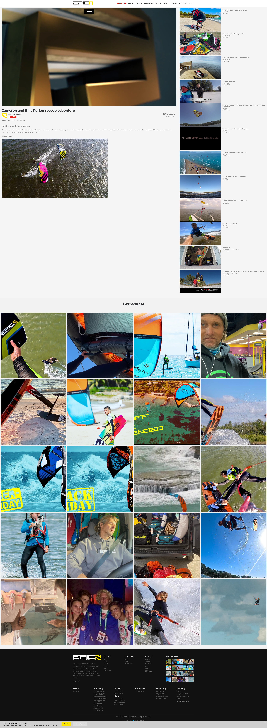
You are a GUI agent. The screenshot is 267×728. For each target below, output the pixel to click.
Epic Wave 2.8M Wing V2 (100, 696)
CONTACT (127, 660)
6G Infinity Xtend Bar (119, 702)
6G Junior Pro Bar (119, 704)
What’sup (226, 247)
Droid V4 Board (118, 691)
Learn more (80, 724)
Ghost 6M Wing (98, 701)
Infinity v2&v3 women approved (234, 200)
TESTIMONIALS (107, 670)
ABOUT (106, 668)
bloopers (225, 83)
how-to (224, 108)
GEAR (157, 3)
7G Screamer (76, 691)
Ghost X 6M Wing (98, 705)
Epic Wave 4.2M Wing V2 (100, 698)
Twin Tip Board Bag (161, 698)
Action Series (170, 117)
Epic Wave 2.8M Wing (99, 691)
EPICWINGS (148, 3)
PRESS (105, 666)
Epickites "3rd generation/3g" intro (235, 129)
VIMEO (147, 668)
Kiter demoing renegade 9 (232, 34)
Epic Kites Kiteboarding (129, 717)
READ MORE (76, 681)
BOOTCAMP (183, 3)
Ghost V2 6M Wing (98, 708)
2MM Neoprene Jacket (182, 693)
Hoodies (178, 698)
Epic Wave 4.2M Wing (99, 693)
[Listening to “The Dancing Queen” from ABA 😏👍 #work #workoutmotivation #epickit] (233, 345)
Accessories (182, 701)
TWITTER (147, 661)
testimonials (226, 36)
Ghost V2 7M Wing (98, 710)
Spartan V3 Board (118, 693)
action (224, 131)
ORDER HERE (121, 3)
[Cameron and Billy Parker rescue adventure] (200, 20)
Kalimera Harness (139, 691)
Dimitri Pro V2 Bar (119, 699)
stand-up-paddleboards (230, 249)
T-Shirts (178, 691)
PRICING (131, 3)
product (225, 12)
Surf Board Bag (160, 695)
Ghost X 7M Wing (98, 707)
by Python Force (139, 720)
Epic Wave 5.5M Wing (99, 695)
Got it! (66, 724)
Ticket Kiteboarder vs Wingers (234, 176)
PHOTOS (174, 3)
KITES (138, 3)
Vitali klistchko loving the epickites (236, 57)
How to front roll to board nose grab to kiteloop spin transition (243, 105)
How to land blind (229, 224)
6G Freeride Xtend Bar (120, 701)
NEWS (105, 661)
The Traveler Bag (160, 691)
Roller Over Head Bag (161, 693)
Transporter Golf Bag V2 (162, 696)
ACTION (106, 663)
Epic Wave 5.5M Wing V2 (100, 700)
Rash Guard (179, 695)
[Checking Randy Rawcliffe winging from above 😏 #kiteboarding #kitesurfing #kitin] (233, 479)
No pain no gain (228, 81)
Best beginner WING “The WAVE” (235, 10)
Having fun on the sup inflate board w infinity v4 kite (243, 271)
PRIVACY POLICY (129, 663)
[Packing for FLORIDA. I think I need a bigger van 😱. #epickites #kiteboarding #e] (167, 545)
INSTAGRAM (148, 663)
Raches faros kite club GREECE (234, 152)
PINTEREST (148, 665)
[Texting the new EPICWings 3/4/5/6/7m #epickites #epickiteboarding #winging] (100, 345)
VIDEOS (165, 3)
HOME (126, 661)
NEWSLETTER (148, 672)
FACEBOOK (148, 660)
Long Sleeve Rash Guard (182, 696)
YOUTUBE (147, 666)
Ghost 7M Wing (98, 703)
